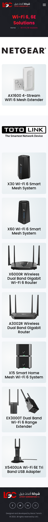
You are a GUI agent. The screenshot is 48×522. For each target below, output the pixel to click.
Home (13, 28)
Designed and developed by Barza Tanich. (24, 513)
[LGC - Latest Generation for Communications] (18, 5)
